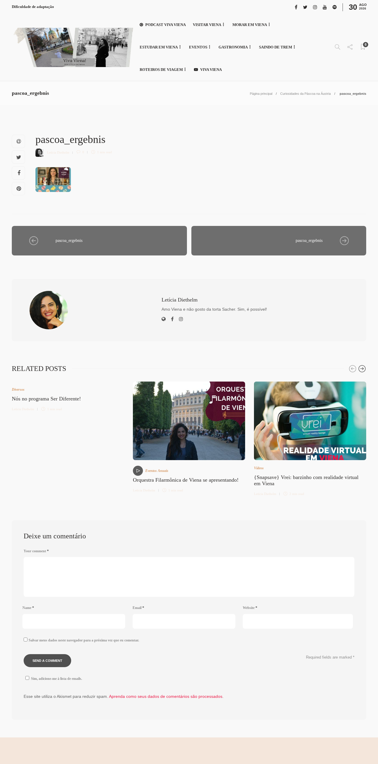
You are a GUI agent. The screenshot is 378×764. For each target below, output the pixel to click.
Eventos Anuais (156, 471)
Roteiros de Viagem (161, 69)
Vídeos (259, 468)
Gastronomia (233, 47)
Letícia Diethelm (58, 152)
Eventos (198, 47)
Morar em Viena (249, 24)
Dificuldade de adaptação (33, 6)
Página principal (261, 93)
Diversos (18, 389)
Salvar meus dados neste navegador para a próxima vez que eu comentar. (84, 640)
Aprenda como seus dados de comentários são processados (165, 696)
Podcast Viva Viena (165, 24)
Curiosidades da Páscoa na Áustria (305, 93)
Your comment (36, 551)
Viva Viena (211, 69)
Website (250, 608)
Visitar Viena (207, 24)
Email (138, 608)
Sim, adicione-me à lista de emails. (56, 679)
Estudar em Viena (159, 47)
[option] (67, 395)
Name (28, 608)
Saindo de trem (275, 47)
